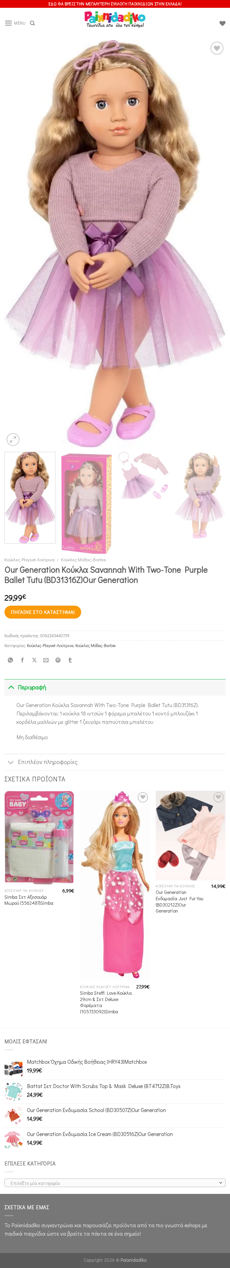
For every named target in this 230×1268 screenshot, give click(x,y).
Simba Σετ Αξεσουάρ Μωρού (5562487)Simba (28, 900)
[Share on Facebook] (22, 660)
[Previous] (16, 243)
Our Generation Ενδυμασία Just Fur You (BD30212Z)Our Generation (179, 901)
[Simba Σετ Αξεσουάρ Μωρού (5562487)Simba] (39, 838)
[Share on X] (34, 660)
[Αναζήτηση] (32, 23)
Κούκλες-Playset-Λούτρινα (29, 559)
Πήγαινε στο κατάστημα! (43, 611)
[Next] (213, 243)
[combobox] (115, 1183)
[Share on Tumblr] (69, 660)
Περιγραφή (32, 687)
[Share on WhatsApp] (10, 660)
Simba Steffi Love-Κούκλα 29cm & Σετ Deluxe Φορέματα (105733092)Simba (106, 1002)
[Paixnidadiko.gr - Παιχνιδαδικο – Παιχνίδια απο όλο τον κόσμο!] (115, 23)
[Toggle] (10, 687)
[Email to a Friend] (46, 660)
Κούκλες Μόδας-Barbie (83, 559)
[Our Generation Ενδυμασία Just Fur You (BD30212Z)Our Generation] (191, 835)
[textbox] (113, 1183)
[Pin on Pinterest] (58, 660)
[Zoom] (13, 439)
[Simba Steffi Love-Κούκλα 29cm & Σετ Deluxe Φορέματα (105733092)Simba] (115, 886)
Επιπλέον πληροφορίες (48, 762)
